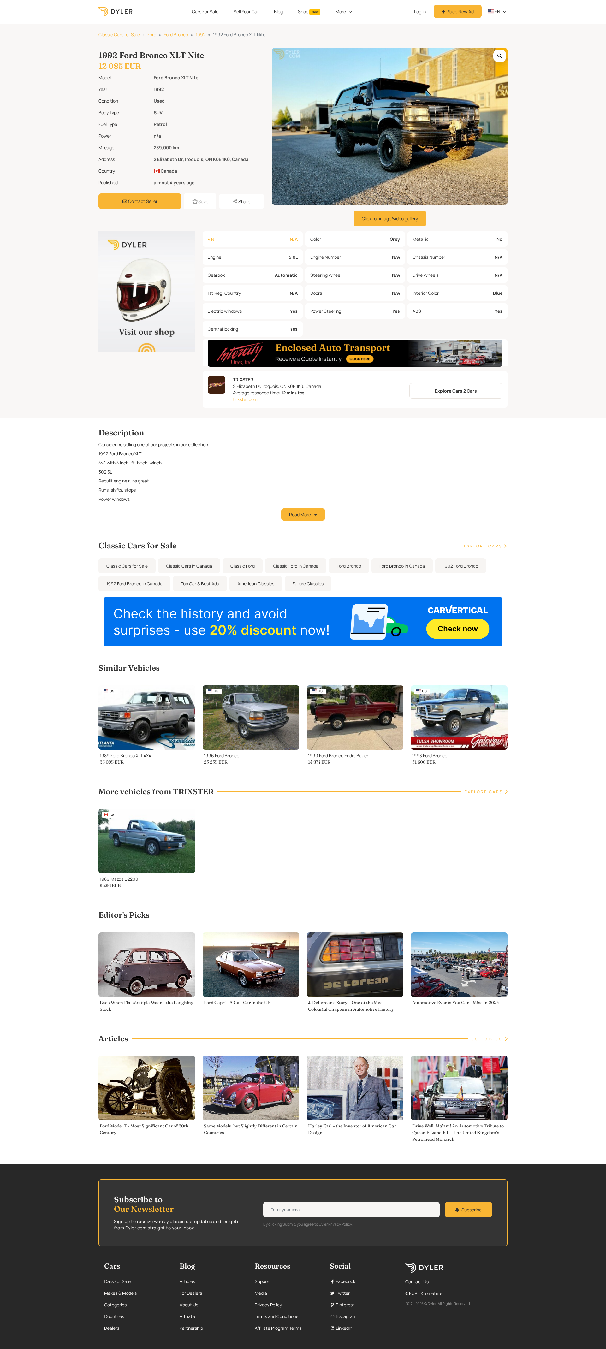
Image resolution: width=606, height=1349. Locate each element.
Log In (420, 12)
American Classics (255, 584)
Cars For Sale (205, 12)
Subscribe (471, 1210)
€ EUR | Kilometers (423, 1293)
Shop (308, 12)
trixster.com (245, 399)
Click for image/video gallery (390, 219)
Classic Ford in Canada (295, 566)
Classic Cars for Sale (119, 35)
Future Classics (308, 584)
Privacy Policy (268, 1305)
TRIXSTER (243, 379)
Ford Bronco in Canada (402, 566)
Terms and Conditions (276, 1316)
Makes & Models (120, 1293)
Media (261, 1293)
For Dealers (191, 1293)
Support (263, 1281)
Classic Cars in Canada (189, 566)
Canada (168, 171)
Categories (115, 1305)
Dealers (111, 1328)
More (341, 12)
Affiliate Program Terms (278, 1328)
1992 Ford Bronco (460, 566)
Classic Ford (242, 566)
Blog (278, 12)
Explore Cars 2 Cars (456, 391)
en (497, 12)
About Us (189, 1305)
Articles (187, 1281)
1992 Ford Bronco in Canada (134, 584)
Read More (300, 515)
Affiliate (187, 1316)
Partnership (191, 1328)
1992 (200, 35)
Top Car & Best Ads (200, 584)
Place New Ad (459, 12)
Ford (151, 35)
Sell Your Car (246, 12)
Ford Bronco (176, 35)
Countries (114, 1316)
